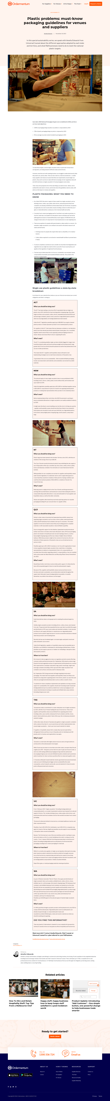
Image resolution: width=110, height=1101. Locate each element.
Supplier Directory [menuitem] (76, 1071)
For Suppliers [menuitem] (46, 4)
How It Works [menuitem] (59, 1071)
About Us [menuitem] (42, 1071)
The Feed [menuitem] (77, 4)
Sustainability (55, 12)
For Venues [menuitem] (57, 4)
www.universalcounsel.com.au (57, 939)
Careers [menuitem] (42, 1074)
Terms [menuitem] (100, 1096)
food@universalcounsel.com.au (40, 939)
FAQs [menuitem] (89, 1074)
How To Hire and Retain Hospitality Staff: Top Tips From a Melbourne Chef (21, 1003)
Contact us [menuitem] (90, 1071)
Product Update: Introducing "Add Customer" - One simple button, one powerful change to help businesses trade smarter (86, 1006)
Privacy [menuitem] (94, 1096)
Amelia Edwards (48, 33)
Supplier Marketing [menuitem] (76, 1080)
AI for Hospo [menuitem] (67, 4)
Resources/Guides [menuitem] (76, 1077)
